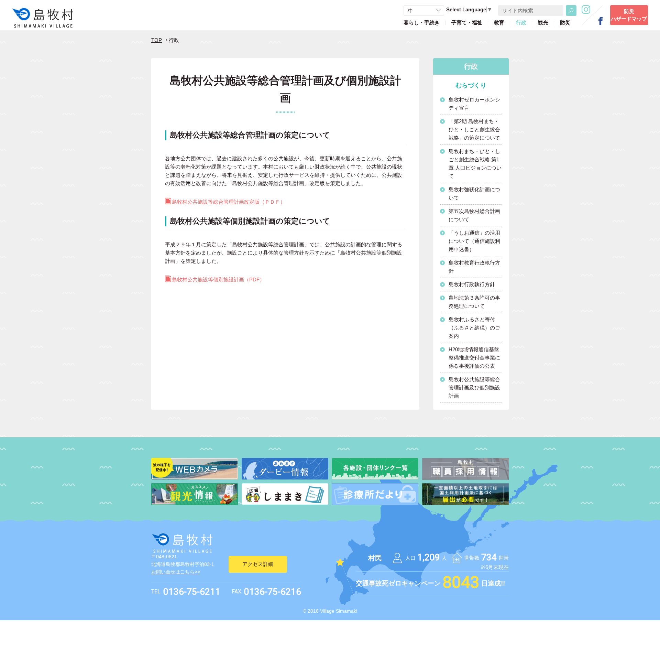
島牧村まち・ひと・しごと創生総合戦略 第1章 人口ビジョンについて (475, 163)
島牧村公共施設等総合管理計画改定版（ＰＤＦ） (228, 202)
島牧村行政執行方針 (472, 284)
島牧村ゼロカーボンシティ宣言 (474, 104)
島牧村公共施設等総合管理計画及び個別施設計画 (474, 387)
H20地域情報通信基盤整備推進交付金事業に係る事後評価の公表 (474, 357)
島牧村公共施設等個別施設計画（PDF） (218, 279)
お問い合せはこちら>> (175, 572)
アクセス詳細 (257, 564)
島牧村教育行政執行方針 (474, 267)
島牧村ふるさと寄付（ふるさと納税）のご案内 (474, 327)
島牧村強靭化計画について (474, 193)
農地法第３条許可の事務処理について (474, 302)
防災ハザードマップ (629, 15)
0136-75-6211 (191, 592)
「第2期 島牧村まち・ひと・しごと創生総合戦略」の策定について (474, 129)
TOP (156, 40)
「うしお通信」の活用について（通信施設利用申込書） (474, 241)
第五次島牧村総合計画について (474, 215)
